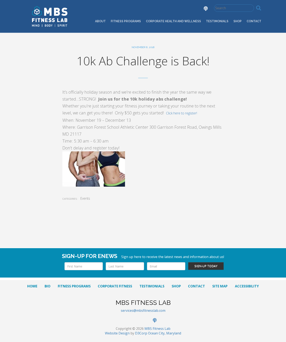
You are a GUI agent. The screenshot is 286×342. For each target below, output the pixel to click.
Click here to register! (181, 113)
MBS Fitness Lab (157, 328)
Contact (254, 21)
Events (85, 198)
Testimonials (217, 21)
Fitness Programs (126, 21)
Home (32, 286)
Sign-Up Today (206, 266)
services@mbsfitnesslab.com (143, 310)
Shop (237, 21)
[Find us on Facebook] (167, 9)
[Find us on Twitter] (179, 9)
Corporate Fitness (115, 286)
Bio (47, 286)
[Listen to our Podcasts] (202, 9)
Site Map (220, 286)
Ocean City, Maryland (164, 333)
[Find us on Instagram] (191, 9)
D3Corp (141, 333)
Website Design (117, 333)
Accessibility (247, 286)
